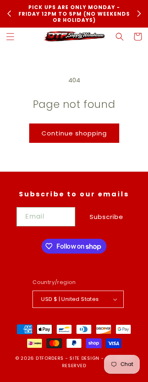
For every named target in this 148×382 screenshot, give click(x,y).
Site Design (84, 358)
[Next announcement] (139, 14)
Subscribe (106, 216)
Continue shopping (74, 133)
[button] (10, 37)
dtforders (50, 358)
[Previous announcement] (9, 14)
